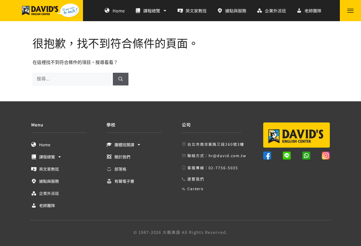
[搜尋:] (73, 78)
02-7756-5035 (223, 167)
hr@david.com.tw (228, 155)
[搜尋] (120, 79)
